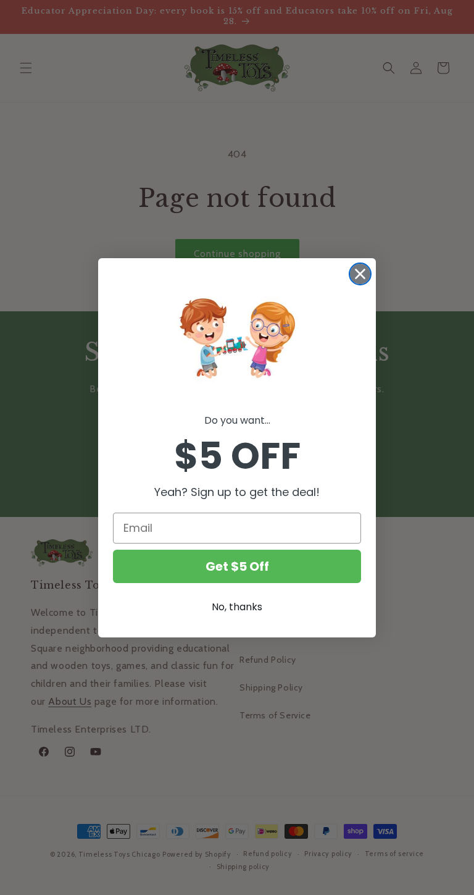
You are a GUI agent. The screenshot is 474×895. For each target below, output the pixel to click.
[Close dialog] (360, 274)
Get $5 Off (237, 566)
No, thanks (237, 607)
